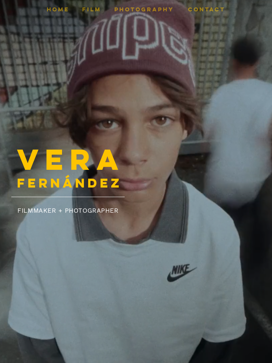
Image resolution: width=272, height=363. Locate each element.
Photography (144, 9)
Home (58, 9)
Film (91, 9)
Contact (206, 9)
